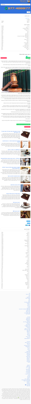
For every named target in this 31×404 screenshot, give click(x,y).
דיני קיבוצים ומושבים (27, 338)
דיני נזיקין (29, 304)
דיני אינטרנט (28, 359)
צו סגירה (29, 362)
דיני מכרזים (28, 360)
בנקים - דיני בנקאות (27, 328)
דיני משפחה (28, 303)
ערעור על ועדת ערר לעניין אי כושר (14, 176)
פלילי (29, 295)
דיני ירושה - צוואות (27, 342)
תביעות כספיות (28, 319)
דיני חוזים (28, 349)
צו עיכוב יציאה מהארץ (27, 345)
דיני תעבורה (28, 382)
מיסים (29, 301)
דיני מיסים (28, 333)
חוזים (29, 299)
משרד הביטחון (28, 367)
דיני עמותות (28, 320)
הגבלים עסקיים (28, 326)
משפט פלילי (28, 383)
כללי (29, 293)
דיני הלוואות (28, 331)
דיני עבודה (28, 305)
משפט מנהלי (28, 354)
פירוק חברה (28, 341)
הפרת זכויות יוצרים (27, 352)
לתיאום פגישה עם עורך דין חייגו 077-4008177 (23, 124)
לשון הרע (29, 335)
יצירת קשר (28, 337)
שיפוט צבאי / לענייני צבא (26, 321)
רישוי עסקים (28, 366)
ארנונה (29, 350)
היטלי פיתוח (28, 357)
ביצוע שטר (28, 327)
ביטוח (29, 296)
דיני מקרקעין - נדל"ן (27, 378)
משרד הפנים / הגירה (27, 329)
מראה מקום (28, 330)
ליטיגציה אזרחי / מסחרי (26, 380)
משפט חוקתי (28, 361)
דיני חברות (28, 332)
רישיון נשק (28, 355)
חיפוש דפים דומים (27, 126)
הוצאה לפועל (28, 351)
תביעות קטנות (28, 318)
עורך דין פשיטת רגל (27, 325)
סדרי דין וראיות (28, 294)
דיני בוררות (28, 347)
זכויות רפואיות (28, 322)
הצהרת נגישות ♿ (27, 384)
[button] (29, 225)
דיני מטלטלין (28, 358)
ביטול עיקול (28, 334)
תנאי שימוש (28, 385)
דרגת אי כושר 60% (16, 211)
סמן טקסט (29, 56)
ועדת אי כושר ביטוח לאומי (15, 184)
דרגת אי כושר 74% (16, 202)
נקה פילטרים (27, 18)
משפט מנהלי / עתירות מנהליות (26, 379)
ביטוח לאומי (28, 223)
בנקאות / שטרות (28, 298)
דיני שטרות (28, 365)
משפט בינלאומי (28, 324)
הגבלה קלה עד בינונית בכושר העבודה (13, 193)
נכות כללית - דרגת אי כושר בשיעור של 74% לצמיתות (10, 158)
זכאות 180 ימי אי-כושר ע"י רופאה (14, 149)
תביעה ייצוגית (28, 317)
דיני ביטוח (28, 344)
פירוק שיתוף (28, 353)
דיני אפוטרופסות (28, 346)
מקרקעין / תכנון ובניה (27, 302)
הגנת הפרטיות (28, 356)
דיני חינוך (29, 348)
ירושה (29, 300)
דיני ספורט (28, 323)
